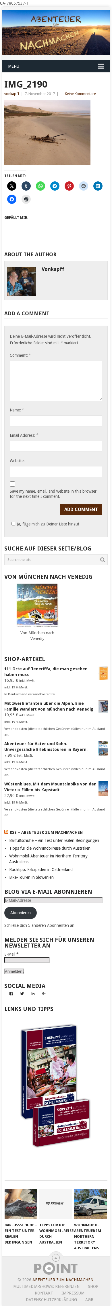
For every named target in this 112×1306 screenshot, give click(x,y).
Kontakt (44, 1293)
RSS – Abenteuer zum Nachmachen (46, 832)
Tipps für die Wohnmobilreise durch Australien (49, 848)
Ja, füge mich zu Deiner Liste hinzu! (48, 524)
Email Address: (24, 435)
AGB (89, 1299)
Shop (93, 1286)
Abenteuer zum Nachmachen (62, 1279)
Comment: (20, 355)
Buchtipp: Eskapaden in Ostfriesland (41, 869)
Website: (17, 460)
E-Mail (11, 954)
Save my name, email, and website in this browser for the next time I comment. (53, 494)
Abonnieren (20, 912)
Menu (13, 66)
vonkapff (11, 94)
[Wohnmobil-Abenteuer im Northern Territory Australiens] (90, 1204)
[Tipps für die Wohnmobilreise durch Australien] (55, 1204)
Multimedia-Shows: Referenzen (46, 1286)
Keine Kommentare (80, 94)
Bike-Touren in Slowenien (31, 877)
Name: (17, 410)
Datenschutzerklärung (51, 1299)
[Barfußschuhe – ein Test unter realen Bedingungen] (21, 1204)
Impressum (72, 1293)
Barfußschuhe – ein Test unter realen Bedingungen (54, 840)
